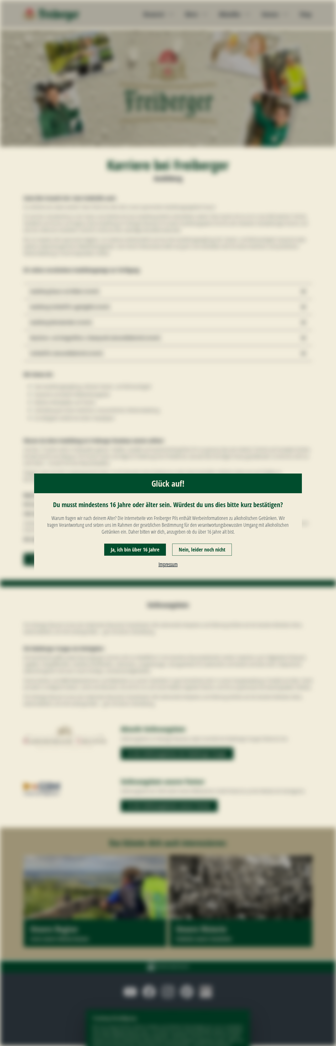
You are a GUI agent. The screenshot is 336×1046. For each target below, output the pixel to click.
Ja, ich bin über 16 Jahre (135, 549)
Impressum (168, 564)
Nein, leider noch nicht (202, 549)
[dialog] (168, 523)
